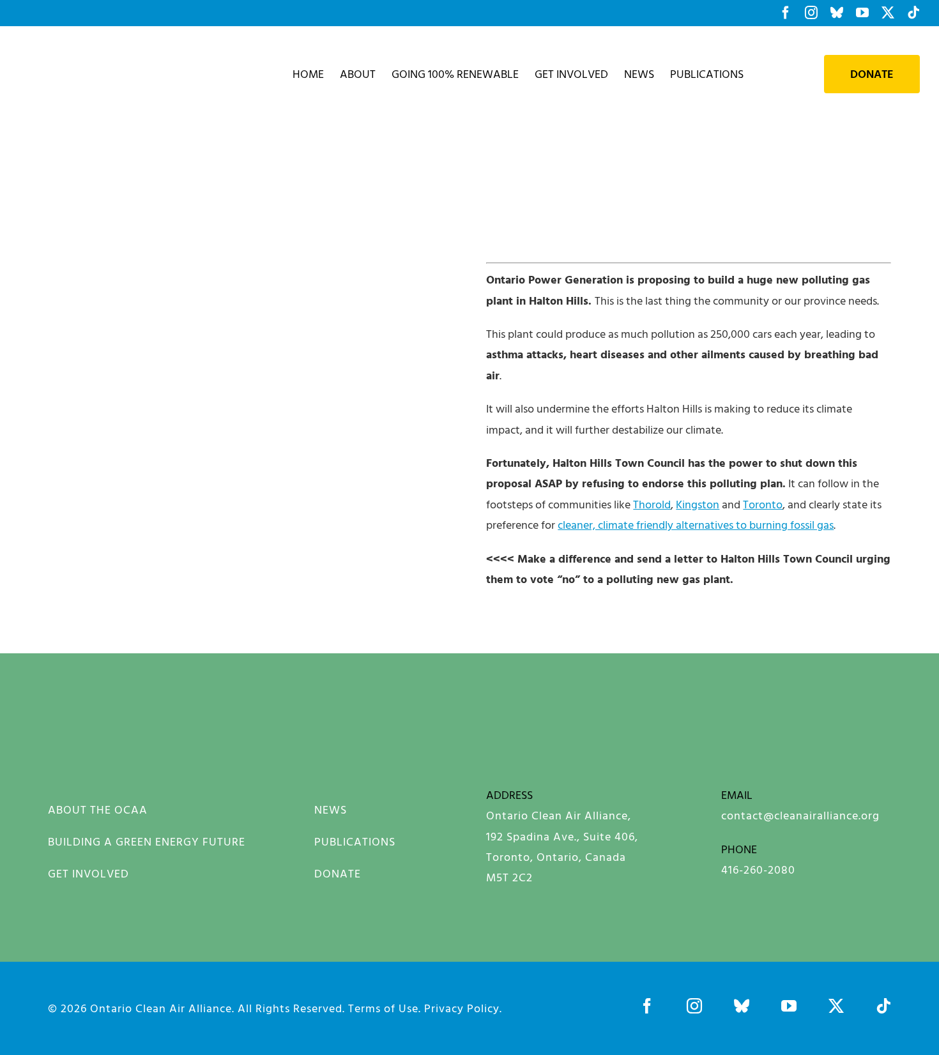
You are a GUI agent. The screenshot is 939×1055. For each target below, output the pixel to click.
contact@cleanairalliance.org (800, 815)
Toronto (762, 504)
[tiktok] (883, 1005)
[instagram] (694, 1005)
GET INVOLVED (88, 873)
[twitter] (836, 1005)
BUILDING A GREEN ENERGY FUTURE (146, 841)
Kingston (697, 504)
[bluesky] (741, 1005)
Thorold (652, 504)
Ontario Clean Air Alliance (161, 1008)
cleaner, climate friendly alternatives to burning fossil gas (696, 524)
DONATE (337, 873)
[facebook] (647, 1005)
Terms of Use (383, 1008)
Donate (872, 74)
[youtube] (789, 1005)
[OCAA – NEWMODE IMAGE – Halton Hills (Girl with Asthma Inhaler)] (112, 703)
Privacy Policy (462, 1008)
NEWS (330, 809)
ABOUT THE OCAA (98, 809)
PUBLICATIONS (354, 841)
